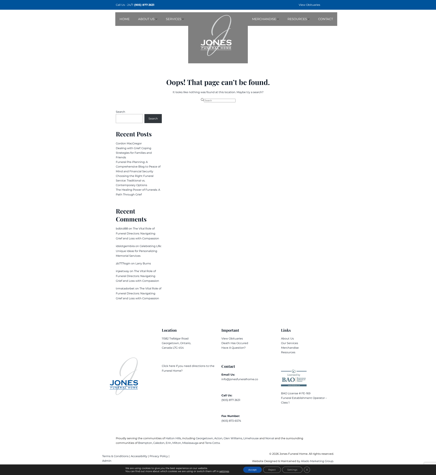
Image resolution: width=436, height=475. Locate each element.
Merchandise (290, 347)
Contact (325, 19)
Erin (168, 443)
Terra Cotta (212, 443)
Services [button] (173, 19)
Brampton (145, 443)
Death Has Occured (234, 343)
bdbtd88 (122, 228)
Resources (288, 352)
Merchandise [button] (264, 19)
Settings (292, 469)
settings (224, 471)
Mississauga (190, 443)
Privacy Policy (159, 456)
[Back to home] (218, 37)
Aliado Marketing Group (317, 461)
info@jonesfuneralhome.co (239, 379)
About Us (287, 338)
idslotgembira (125, 246)
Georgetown (204, 438)
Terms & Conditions (115, 456)
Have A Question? (233, 347)
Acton (218, 438)
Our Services (289, 343)
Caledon (159, 443)
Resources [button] (297, 19)
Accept (252, 469)
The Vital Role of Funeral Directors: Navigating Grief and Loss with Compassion (137, 233)
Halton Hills (173, 438)
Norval (269, 438)
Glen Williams (233, 438)
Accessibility (139, 456)
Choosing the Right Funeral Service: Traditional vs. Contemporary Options (134, 180)
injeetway (122, 271)
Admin (107, 460)
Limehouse (251, 438)
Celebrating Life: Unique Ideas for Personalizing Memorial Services (138, 251)
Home (125, 19)
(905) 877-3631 (144, 4)
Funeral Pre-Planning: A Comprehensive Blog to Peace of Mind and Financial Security (138, 166)
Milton (176, 443)
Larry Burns (143, 263)
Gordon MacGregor (129, 143)
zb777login (123, 263)
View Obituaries (309, 4)
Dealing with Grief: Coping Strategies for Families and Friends (134, 153)
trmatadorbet (125, 288)
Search (120, 111)
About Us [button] (146, 19)
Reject (272, 469)
